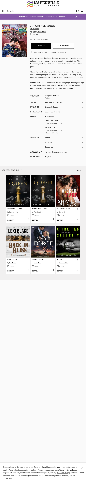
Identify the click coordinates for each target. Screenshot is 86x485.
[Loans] (78, 11)
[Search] (3, 11)
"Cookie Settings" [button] (63, 473)
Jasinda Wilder (63, 263)
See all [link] (80, 170)
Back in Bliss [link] (12, 260)
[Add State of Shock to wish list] (52, 270)
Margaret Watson (39, 32)
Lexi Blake (12, 263)
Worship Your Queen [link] (15, 209)
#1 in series (34, 29)
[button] (41, 46)
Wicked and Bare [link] (63, 209)
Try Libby (22, 16)
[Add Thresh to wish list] (77, 270)
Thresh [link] (59, 260)
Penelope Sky (13, 212)
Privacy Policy (59, 467)
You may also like (11, 170)
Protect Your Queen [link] (39, 209)
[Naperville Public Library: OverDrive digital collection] (43, 4)
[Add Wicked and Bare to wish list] (77, 219)
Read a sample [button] (63, 46)
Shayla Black (63, 212)
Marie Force (37, 263)
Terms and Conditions (42, 467)
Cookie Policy (8, 478)
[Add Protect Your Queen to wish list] (52, 219)
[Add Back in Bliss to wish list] (27, 270)
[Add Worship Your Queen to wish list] (27, 219)
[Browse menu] (82, 10)
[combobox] (38, 11)
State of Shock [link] (37, 260)
